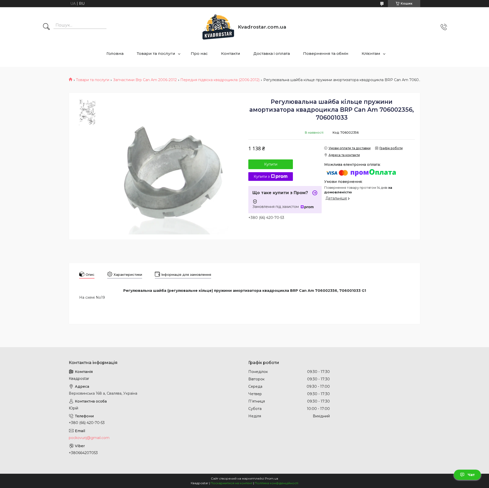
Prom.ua (271, 478)
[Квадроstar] (218, 27)
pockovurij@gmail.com (89, 437)
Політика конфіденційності (276, 483)
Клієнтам (371, 53)
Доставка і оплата (271, 53)
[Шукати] (46, 27)
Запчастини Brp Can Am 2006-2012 (145, 80)
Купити (270, 164)
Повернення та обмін (325, 53)
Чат (471, 474)
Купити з (262, 176)
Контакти (230, 53)
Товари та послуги (156, 53)
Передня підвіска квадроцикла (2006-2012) (220, 80)
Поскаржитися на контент (231, 483)
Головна (115, 53)
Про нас (199, 53)
